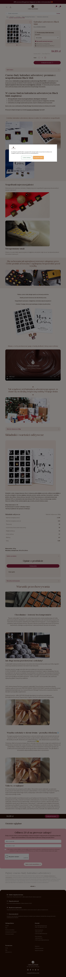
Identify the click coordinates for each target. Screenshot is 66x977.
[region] (33, 153)
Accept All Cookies (38, 157)
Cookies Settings (27, 157)
